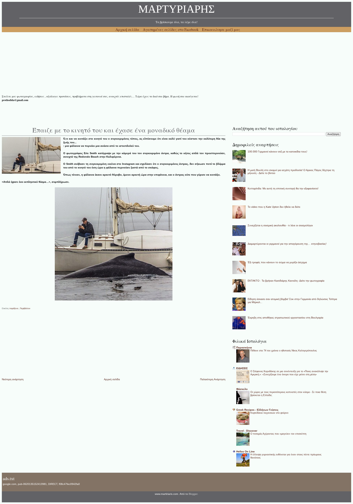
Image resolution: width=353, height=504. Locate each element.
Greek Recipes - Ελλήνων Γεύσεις (257, 409)
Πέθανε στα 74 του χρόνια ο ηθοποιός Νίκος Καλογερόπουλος (283, 350)
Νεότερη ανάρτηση (13, 379)
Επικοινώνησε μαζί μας (221, 29)
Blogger (193, 493)
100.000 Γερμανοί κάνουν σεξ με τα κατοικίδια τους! (277, 151)
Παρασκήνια (244, 347)
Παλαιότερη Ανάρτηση (212, 379)
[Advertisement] (112, 63)
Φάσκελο (242, 389)
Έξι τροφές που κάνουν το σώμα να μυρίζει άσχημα (277, 262)
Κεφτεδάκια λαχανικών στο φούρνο (269, 412)
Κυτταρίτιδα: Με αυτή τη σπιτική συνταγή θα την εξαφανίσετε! (283, 188)
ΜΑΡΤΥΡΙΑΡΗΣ (176, 10)
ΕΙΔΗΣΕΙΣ (242, 368)
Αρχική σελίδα (127, 29)
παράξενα (14, 308)
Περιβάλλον (25, 308)
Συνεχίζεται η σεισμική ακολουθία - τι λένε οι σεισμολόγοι (280, 225)
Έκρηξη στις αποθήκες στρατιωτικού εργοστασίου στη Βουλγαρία (285, 317)
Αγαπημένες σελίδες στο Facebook (171, 29)
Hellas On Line (245, 451)
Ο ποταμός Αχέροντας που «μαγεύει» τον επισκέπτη (278, 433)
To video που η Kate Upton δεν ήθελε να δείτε (274, 206)
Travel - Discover (246, 430)
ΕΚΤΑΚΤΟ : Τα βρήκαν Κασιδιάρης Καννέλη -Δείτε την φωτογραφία (286, 280)
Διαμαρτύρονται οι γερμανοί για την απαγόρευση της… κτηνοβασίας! (287, 243)
